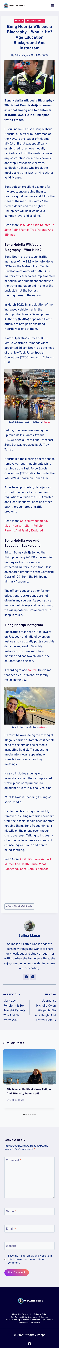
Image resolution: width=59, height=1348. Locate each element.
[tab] (24, 1114)
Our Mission (47, 1320)
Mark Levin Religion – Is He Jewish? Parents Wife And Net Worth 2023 (14, 1007)
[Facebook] (29, 1344)
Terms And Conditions (29, 1322)
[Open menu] (52, 5)
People (18, 20)
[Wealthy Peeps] (14, 6)
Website (11, 1246)
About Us (16, 1314)
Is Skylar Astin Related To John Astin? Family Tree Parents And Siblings (29, 230)
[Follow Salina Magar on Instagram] (33, 977)
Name (11, 1211)
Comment (13, 1160)
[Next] (50, 1081)
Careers (25, 1320)
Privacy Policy (40, 1314)
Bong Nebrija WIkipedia (19, 906)
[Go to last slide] (8, 1081)
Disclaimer (35, 1320)
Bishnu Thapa (17, 1100)
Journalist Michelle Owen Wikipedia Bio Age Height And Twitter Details (45, 1007)
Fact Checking (13, 1320)
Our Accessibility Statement (24, 1317)
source (32, 670)
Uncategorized (35, 20)
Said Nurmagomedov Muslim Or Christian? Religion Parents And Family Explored (26, 526)
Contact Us (27, 1314)
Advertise (43, 1317)
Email (11, 1229)
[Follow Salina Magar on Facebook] (26, 977)
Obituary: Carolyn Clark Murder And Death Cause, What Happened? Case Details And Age (28, 864)
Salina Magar (21, 55)
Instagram (46, 422)
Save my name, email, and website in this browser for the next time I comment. (30, 1259)
